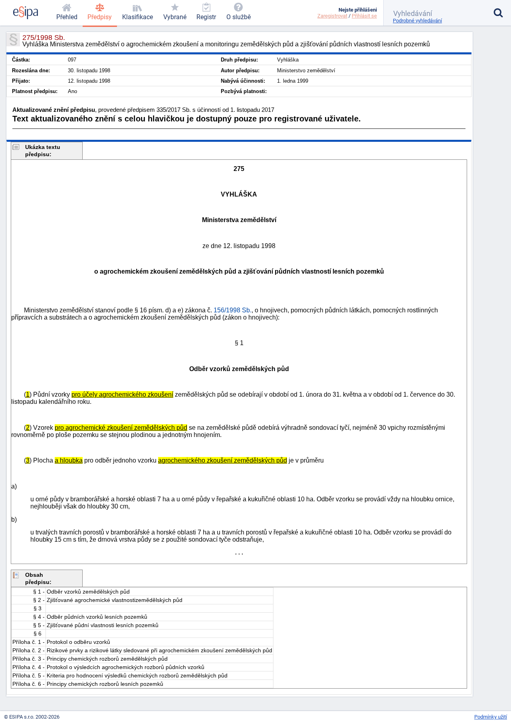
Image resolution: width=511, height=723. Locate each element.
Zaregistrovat (332, 16)
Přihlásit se (364, 16)
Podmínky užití (490, 717)
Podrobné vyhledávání (417, 21)
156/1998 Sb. (233, 310)
